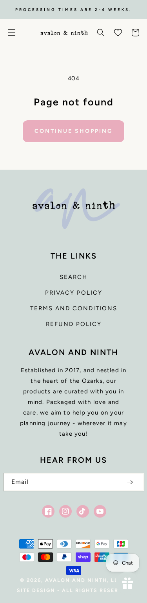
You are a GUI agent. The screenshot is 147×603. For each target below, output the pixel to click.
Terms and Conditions (73, 308)
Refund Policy (74, 324)
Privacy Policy (73, 292)
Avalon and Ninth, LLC (83, 580)
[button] (11, 32)
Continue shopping (73, 131)
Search (73, 277)
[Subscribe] (130, 482)
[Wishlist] (118, 32)
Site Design (36, 590)
